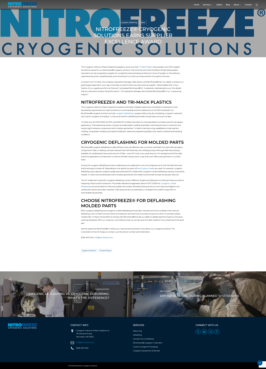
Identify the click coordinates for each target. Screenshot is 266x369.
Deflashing (137, 335)
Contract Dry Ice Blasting (143, 339)
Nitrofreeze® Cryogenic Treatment (147, 343)
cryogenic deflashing (129, 22)
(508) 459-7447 (82, 348)
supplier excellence (89, 251)
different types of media (144, 168)
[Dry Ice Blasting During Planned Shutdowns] (199, 294)
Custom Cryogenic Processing (145, 347)
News (143, 22)
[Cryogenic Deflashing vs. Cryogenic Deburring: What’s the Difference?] (66, 294)
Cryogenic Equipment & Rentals (146, 351)
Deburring (137, 331)
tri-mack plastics (105, 251)
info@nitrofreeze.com (104, 238)
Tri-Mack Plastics (146, 67)
